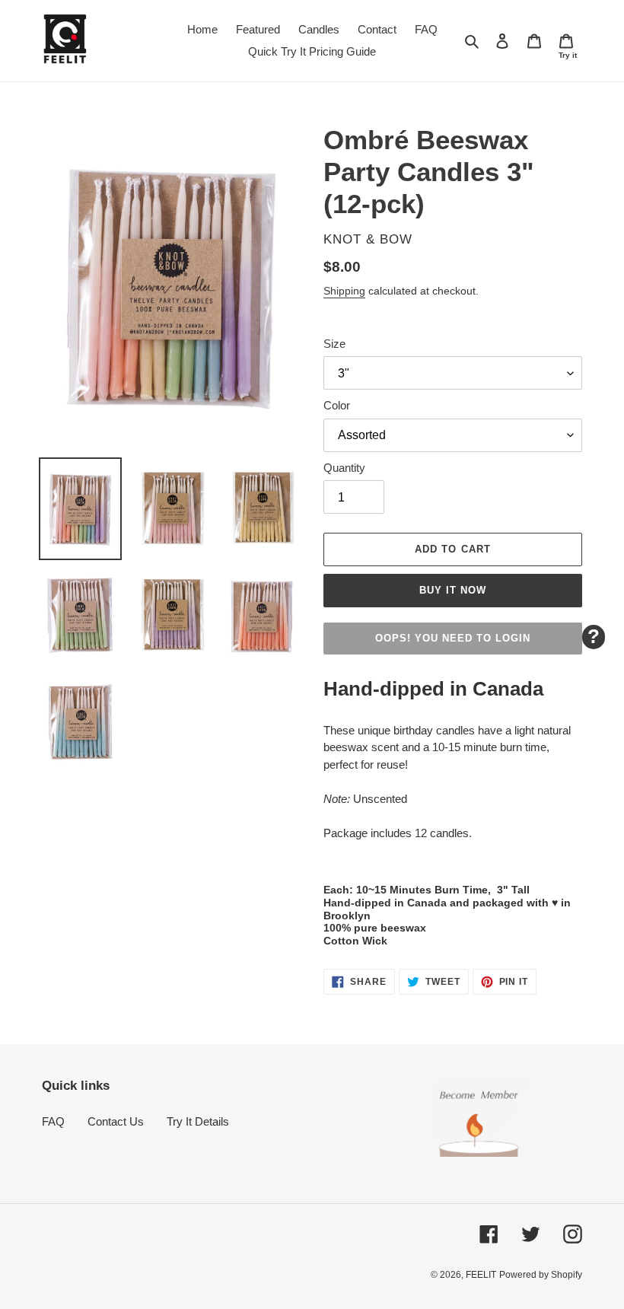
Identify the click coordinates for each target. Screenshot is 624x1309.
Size (334, 343)
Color (336, 405)
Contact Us (116, 1121)
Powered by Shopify (540, 1274)
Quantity (344, 467)
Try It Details (198, 1121)
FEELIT (481, 1274)
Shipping (344, 291)
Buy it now (452, 590)
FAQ (53, 1121)
